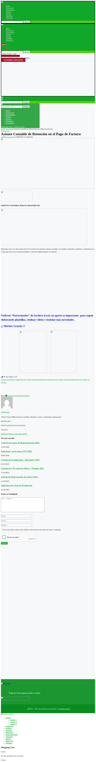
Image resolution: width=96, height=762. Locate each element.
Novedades (10, 10)
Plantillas (9, 16)
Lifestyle (9, 737)
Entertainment (11, 735)
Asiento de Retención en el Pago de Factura (56, 380)
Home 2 (13, 722)
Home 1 (13, 720)
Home (3, 129)
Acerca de (9, 8)
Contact (9, 743)
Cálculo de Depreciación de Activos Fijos (19, 477)
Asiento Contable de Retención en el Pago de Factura (20, 380)
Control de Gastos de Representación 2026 (20, 443)
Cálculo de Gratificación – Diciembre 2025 (20, 460)
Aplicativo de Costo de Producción (16, 485)
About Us (9, 741)
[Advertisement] (48, 78)
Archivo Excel (11, 137)
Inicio (8, 6)
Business (9, 733)
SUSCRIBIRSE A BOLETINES (13, 60)
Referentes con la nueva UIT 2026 (16, 451)
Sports (8, 739)
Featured (9, 726)
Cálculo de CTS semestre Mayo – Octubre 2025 (22, 468)
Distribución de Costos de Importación (15, 58)
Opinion (9, 731)
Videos (8, 12)
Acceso (3, 44)
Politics (9, 728)
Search (26, 22)
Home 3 (13, 724)
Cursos (8, 14)
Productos (9, 18)
